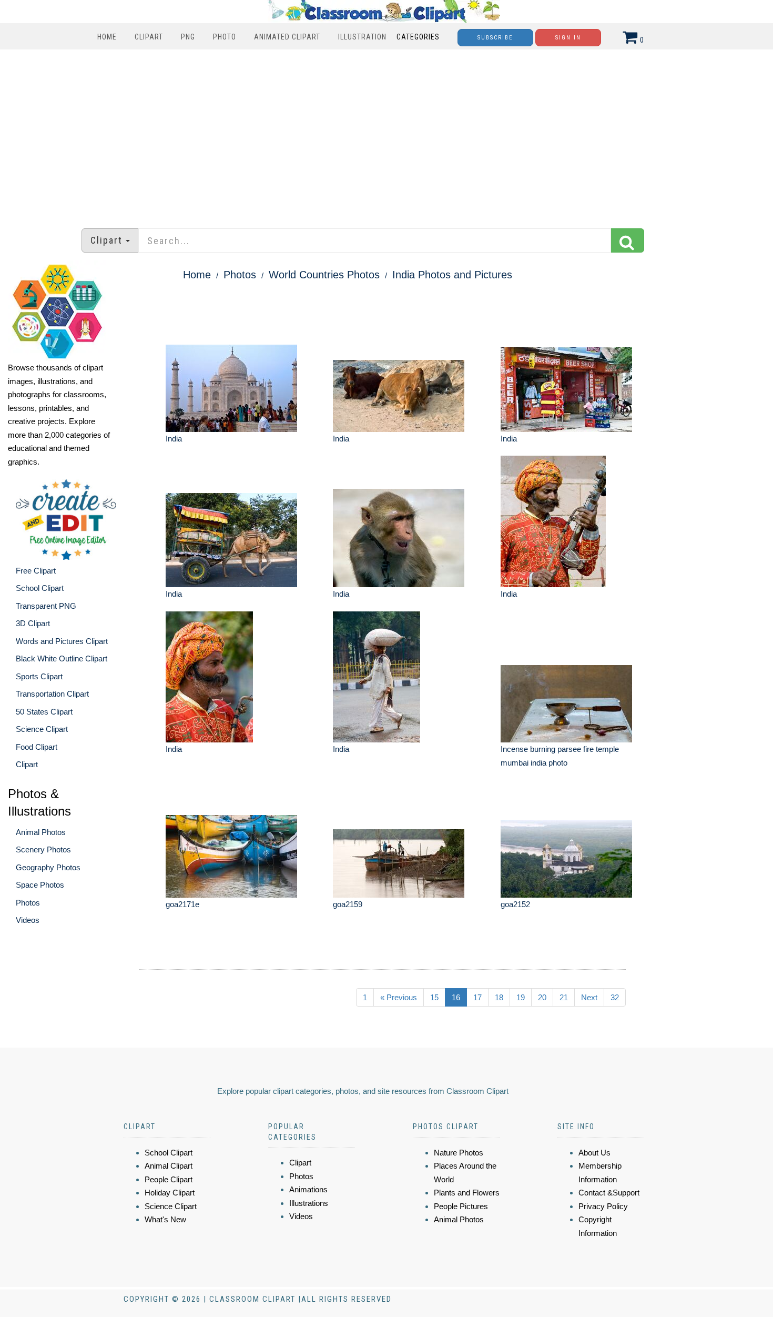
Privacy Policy (603, 1206)
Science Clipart (42, 729)
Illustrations (308, 1203)
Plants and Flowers (467, 1192)
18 (499, 997)
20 (542, 997)
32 (615, 997)
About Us (594, 1152)
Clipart (149, 37)
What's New (165, 1219)
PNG (188, 37)
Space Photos (40, 884)
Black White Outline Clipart (61, 658)
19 (520, 997)
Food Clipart (36, 746)
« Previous (398, 997)
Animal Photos (41, 832)
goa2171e (182, 904)
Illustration (362, 37)
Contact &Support (608, 1192)
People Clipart (168, 1179)
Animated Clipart (287, 37)
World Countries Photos (324, 274)
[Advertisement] (386, 133)
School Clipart (40, 588)
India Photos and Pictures (452, 274)
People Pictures (461, 1206)
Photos (28, 902)
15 (434, 997)
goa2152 (515, 904)
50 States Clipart (44, 711)
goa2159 (347, 904)
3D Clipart (33, 623)
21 (564, 997)
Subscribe (495, 37)
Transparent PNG (46, 605)
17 (477, 997)
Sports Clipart (39, 676)
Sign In (568, 37)
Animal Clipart (168, 1165)
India (174, 438)
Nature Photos (458, 1152)
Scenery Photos (43, 849)
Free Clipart (36, 570)
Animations (308, 1189)
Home (107, 37)
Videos (27, 920)
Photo (224, 37)
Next (589, 997)
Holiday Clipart (170, 1192)
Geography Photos (48, 867)
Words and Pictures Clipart (62, 641)
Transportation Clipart (52, 693)
